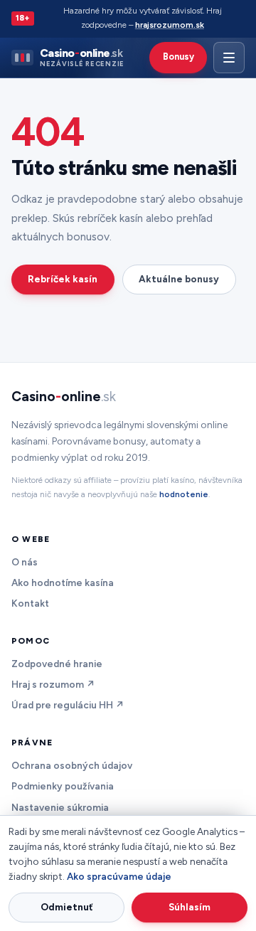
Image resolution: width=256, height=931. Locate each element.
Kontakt (30, 603)
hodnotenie (183, 494)
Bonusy (178, 56)
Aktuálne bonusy (179, 278)
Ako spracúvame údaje (119, 876)
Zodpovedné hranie (56, 663)
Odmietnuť (67, 907)
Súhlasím (189, 907)
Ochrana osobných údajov (71, 765)
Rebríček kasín (62, 278)
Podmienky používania (62, 786)
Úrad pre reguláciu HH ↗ (67, 705)
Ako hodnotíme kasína (62, 582)
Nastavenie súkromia (60, 807)
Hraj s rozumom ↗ (53, 684)
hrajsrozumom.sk (169, 25)
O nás (24, 562)
